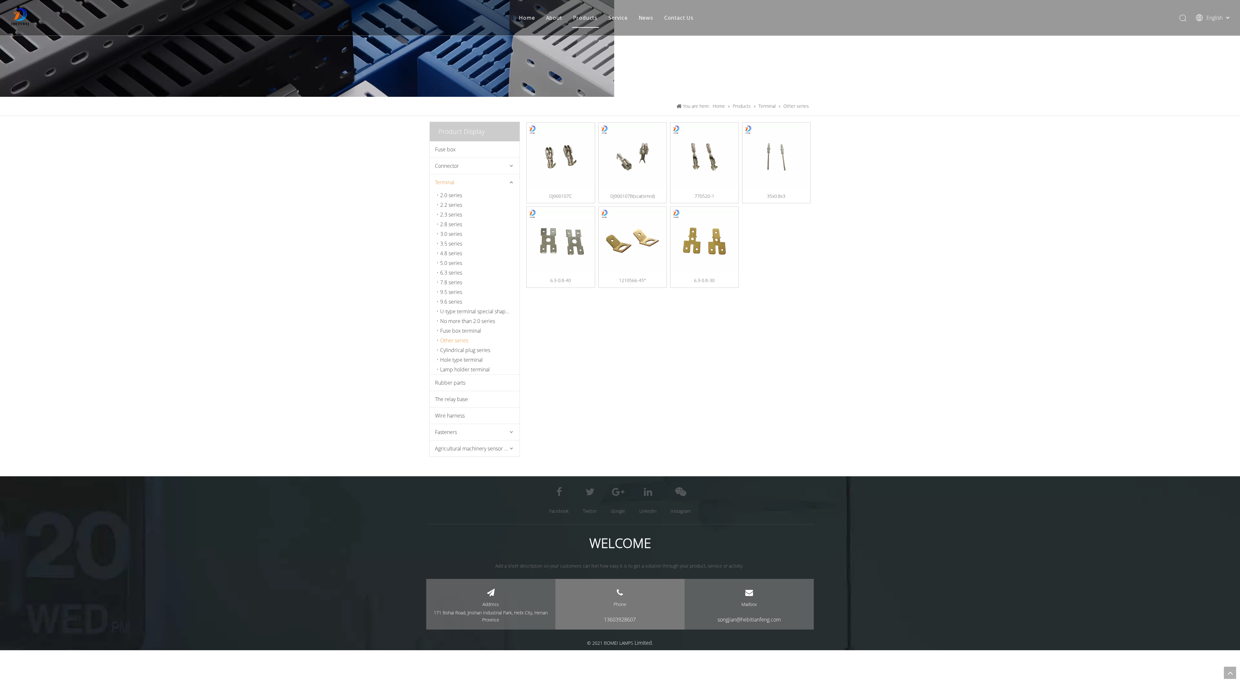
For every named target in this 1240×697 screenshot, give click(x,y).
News (646, 17)
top (1230, 673)
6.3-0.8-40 (560, 280)
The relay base (451, 399)
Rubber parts (450, 382)
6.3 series (451, 272)
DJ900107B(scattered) (632, 196)
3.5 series (451, 243)
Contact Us (679, 17)
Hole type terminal (461, 359)
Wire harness (450, 415)
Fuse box (445, 149)
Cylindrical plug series (465, 350)
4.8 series (451, 253)
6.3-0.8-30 (704, 280)
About (554, 17)
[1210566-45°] (632, 240)
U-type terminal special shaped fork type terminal (480, 311)
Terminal (444, 182)
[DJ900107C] (560, 156)
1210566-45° (632, 280)
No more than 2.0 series (467, 321)
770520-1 (704, 196)
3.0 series (451, 233)
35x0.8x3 (776, 196)
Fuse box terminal (460, 330)
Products (585, 17)
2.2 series (451, 204)
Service (618, 17)
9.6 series (451, 301)
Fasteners (446, 432)
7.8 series (451, 282)
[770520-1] (704, 156)
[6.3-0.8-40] (560, 240)
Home (527, 17)
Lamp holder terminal (465, 369)
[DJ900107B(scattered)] (632, 156)
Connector (447, 165)
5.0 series (451, 263)
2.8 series (451, 224)
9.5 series (451, 292)
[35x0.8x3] (776, 156)
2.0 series (451, 195)
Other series (454, 340)
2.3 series (451, 214)
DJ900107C (560, 196)
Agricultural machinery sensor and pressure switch (477, 448)
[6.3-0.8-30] (704, 240)
